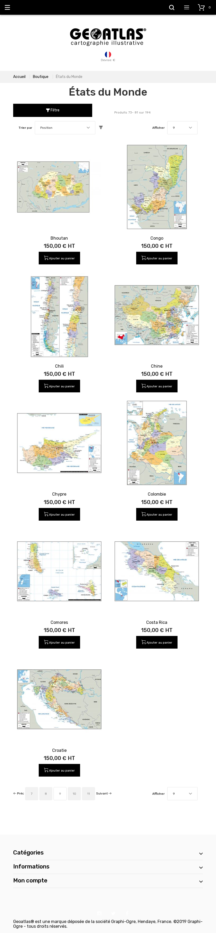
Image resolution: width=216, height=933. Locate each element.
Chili (59, 366)
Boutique (40, 77)
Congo (156, 238)
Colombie (157, 494)
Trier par (25, 128)
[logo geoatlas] (108, 25)
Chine (157, 366)
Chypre (59, 494)
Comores (59, 622)
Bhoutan (59, 238)
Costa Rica (156, 622)
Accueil (19, 77)
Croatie (59, 750)
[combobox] (65, 127)
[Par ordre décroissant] (101, 128)
